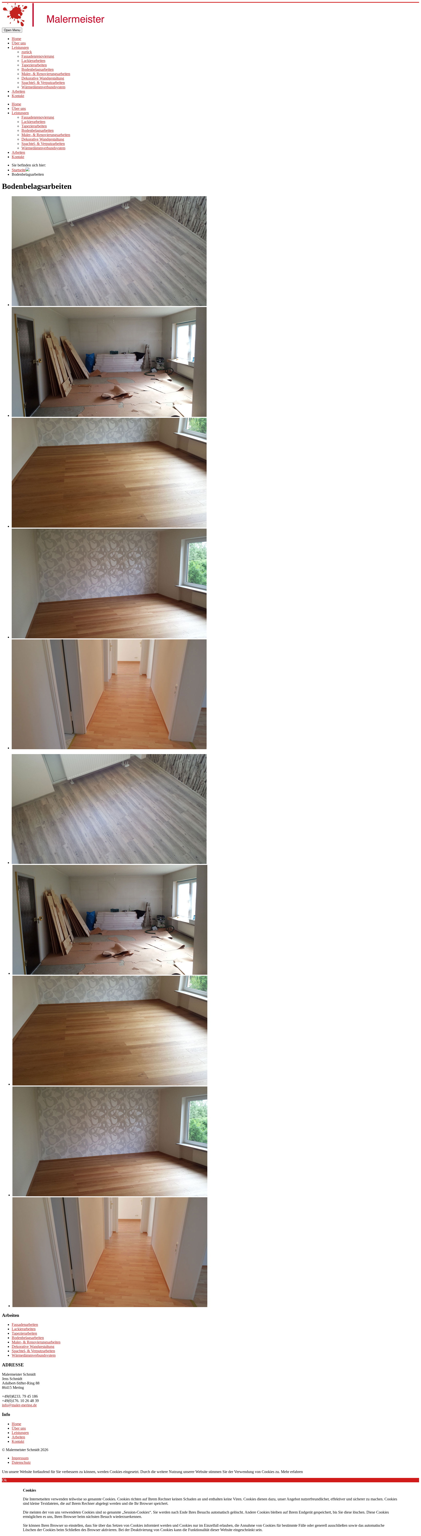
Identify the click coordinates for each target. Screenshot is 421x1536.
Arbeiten (18, 91)
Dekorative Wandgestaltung (42, 78)
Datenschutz (21, 1462)
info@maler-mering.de (19, 1405)
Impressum (20, 1458)
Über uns (19, 43)
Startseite (19, 170)
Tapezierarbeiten (34, 65)
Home (16, 39)
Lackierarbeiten (33, 61)
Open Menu (12, 30)
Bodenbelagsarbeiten (37, 69)
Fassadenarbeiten (25, 1324)
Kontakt (18, 96)
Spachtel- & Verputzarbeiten (43, 83)
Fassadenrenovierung (37, 56)
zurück (26, 52)
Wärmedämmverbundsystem (43, 87)
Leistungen (20, 47)
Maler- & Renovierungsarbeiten (45, 74)
